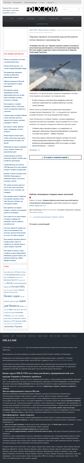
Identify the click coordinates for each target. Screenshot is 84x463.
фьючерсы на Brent (20, 318)
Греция (17, 277)
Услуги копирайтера (30, 2)
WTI (5, 275)
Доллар (21, 277)
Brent (9, 272)
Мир (12, 336)
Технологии (21, 336)
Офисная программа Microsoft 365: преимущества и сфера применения (14, 83)
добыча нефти (14, 301)
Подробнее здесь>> (9, 13)
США (22, 286)
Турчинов (55, 217)
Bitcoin (6, 272)
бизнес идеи (12, 296)
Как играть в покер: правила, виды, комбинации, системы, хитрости (14, 129)
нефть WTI (23, 309)
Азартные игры (42, 24)
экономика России (8, 323)
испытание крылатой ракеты (42, 217)
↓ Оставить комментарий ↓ (55, 157)
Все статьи (7, 2)
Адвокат (42, 18)
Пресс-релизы (54, 336)
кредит (22, 306)
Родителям (53, 18)
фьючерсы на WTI (9, 321)
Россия (14, 286)
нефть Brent (16, 309)
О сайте (42, 2)
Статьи (73, 336)
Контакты (50, 2)
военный (22, 296)
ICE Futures (17, 272)
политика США (14, 316)
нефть (10, 309)
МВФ (9, 287)
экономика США (17, 323)
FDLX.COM (9, 340)
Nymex (24, 272)
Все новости (17, 2)
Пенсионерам (67, 18)
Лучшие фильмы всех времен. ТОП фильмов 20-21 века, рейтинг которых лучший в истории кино (15, 167)
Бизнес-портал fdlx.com (18, 347)
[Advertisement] (55, 176)
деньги (6, 301)
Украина (61, 217)
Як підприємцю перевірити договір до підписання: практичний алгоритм (13, 74)
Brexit (12, 272)
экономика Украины (13, 326)
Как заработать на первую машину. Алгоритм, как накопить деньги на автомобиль (15, 210)
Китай (9, 283)
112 (38, 150)
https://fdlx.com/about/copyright (63, 360)
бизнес (16, 292)
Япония (12, 292)
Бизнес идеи (43, 336)
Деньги (20, 18)
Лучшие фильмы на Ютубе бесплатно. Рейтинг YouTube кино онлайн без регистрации (15, 158)
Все (12, 18)
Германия (11, 277)
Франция (6, 292)
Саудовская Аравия (8, 290)
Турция (16, 290)
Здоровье (31, 18)
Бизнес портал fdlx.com (37, 205)
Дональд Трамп (10, 280)
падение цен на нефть (9, 312)
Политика (32, 336)
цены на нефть (21, 321)
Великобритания (13, 274)
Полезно (65, 336)
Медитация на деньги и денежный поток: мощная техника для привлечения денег (15, 149)
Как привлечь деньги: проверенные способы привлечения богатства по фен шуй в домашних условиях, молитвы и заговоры (14, 95)
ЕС (17, 280)
